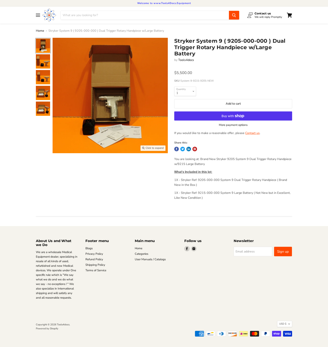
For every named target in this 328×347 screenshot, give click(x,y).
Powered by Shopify (47, 328)
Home (40, 30)
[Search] (234, 15)
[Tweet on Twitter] (182, 149)
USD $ (282, 324)
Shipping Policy (95, 265)
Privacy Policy (94, 254)
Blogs (89, 248)
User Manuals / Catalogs (150, 259)
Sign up (283, 251)
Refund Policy (94, 259)
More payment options (233, 125)
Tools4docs (186, 60)
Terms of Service (95, 270)
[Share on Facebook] (176, 149)
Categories (141, 254)
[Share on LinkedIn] (188, 149)
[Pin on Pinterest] (194, 149)
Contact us (252, 133)
